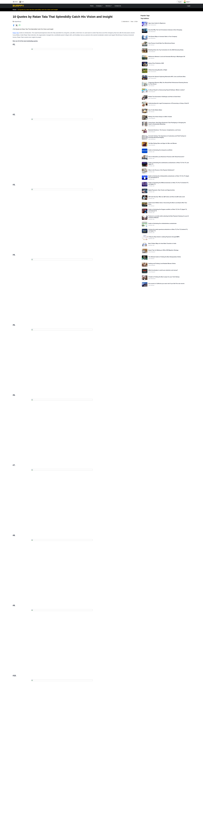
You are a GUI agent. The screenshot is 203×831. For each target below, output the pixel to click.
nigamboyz (18, 21)
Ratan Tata (16, 32)
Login (188, 6)
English (180, 1)
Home (14, 9)
